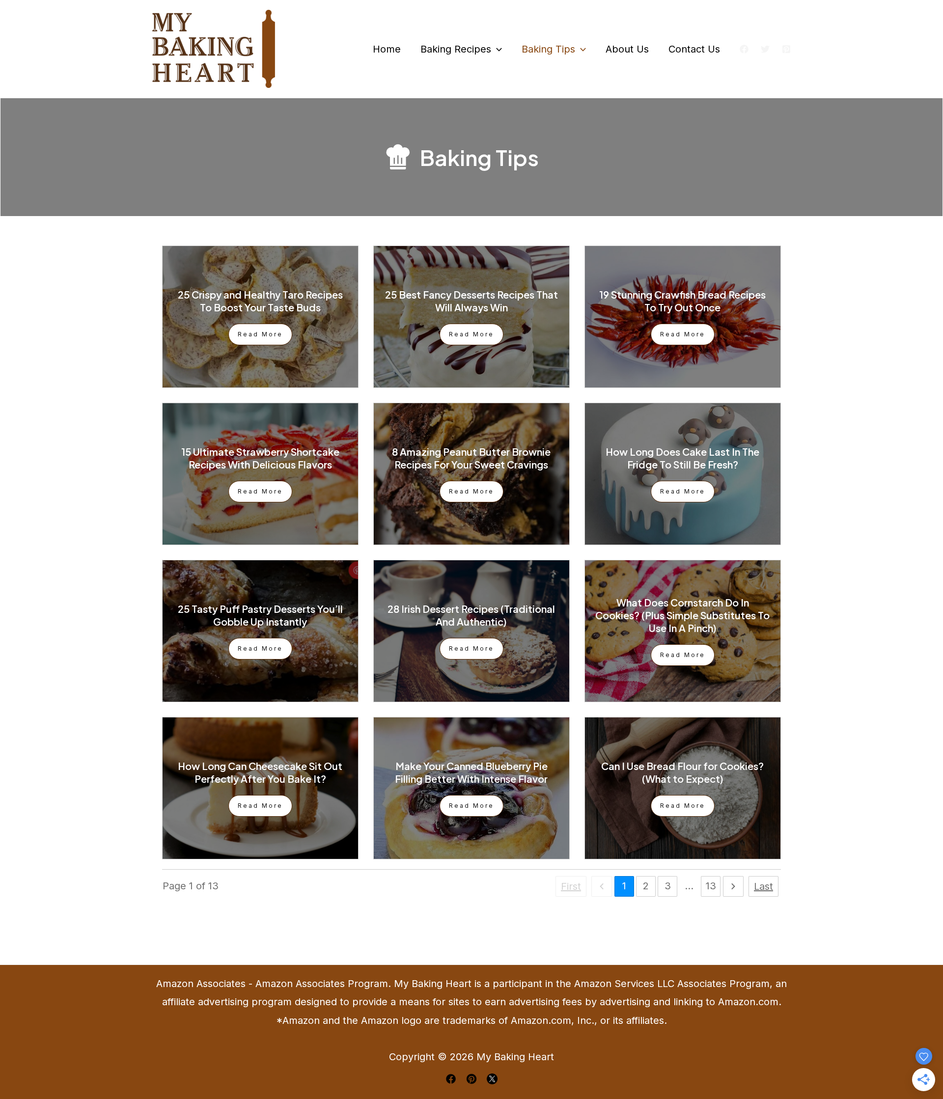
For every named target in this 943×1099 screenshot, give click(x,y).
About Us (627, 49)
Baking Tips (548, 49)
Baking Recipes (455, 49)
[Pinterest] (786, 49)
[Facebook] (744, 49)
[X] (765, 49)
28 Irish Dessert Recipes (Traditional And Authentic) (471, 615)
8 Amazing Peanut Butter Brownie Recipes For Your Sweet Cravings (471, 457)
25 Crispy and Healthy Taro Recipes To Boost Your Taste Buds (260, 300)
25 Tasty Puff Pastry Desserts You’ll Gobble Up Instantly (260, 615)
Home (387, 49)
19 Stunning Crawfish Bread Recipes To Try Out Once (682, 300)
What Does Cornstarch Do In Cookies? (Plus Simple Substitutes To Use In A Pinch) (682, 615)
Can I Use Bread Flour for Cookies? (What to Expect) (682, 772)
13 (711, 886)
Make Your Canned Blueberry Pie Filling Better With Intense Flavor (471, 772)
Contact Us (694, 49)
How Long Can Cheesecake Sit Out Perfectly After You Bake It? (260, 772)
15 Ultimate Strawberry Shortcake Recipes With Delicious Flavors (260, 457)
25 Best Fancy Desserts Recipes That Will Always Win (471, 300)
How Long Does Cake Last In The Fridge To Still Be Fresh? (682, 457)
